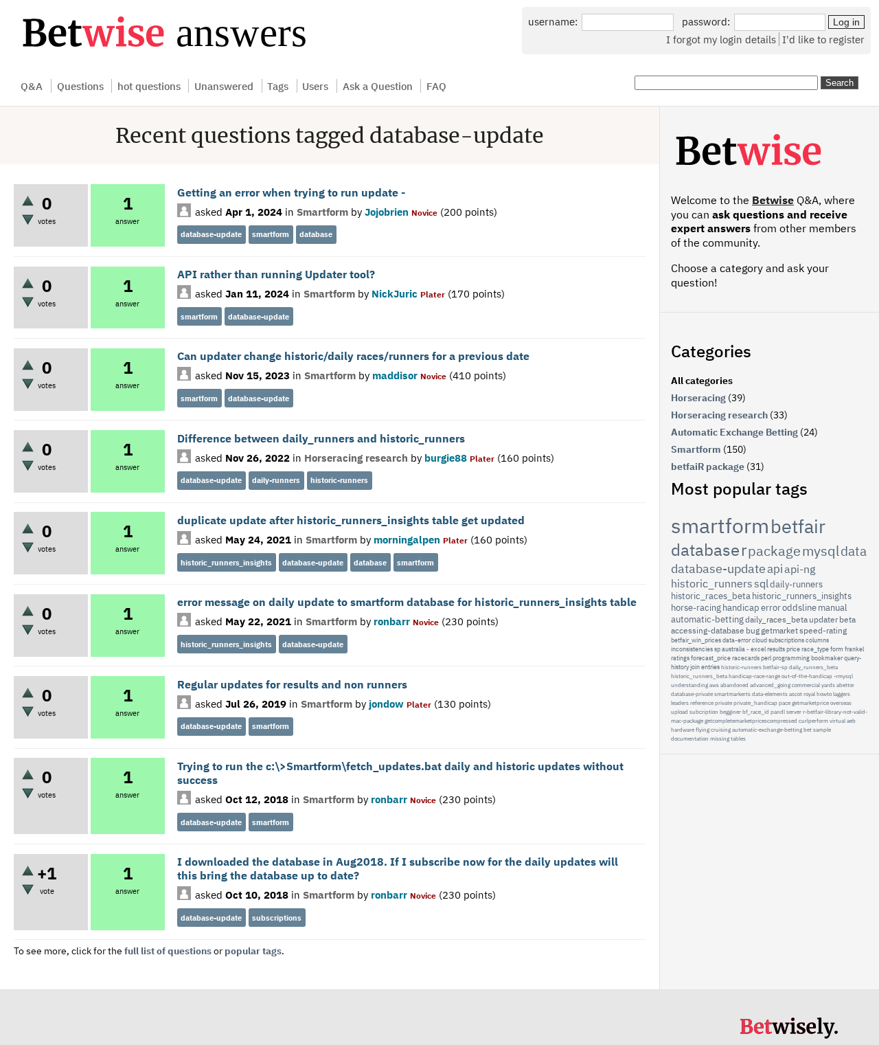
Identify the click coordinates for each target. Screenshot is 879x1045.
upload (679, 711)
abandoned (734, 685)
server (793, 711)
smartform (270, 234)
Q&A (32, 86)
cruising (721, 729)
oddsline (799, 608)
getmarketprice (810, 702)
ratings (680, 658)
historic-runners (339, 480)
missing (719, 738)
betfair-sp (775, 667)
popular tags (253, 951)
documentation (690, 738)
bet (807, 729)
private (723, 702)
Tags (277, 86)
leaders (680, 702)
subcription (703, 711)
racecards (746, 658)
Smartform (322, 211)
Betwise (773, 200)
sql (761, 583)
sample (822, 729)
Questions (80, 86)
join (695, 667)
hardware (682, 729)
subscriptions (276, 918)
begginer (730, 711)
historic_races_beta (711, 596)
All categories (702, 380)
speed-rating (823, 630)
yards (828, 685)
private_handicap (755, 702)
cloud (759, 640)
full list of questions (168, 951)
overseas (841, 702)
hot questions (149, 86)
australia (733, 649)
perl (766, 658)
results (776, 649)
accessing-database (707, 630)
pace (784, 702)
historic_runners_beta (699, 676)
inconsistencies (692, 649)
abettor (845, 685)
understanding (689, 685)
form (836, 649)
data (854, 551)
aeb (851, 720)
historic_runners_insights (226, 563)
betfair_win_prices (696, 640)
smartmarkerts (732, 693)
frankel (854, 649)
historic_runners (712, 583)
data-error (736, 640)
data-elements (770, 693)
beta (847, 619)
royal (809, 693)
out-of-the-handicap (806, 676)
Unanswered (223, 86)
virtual (837, 720)
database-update (211, 234)
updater (823, 619)
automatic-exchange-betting (767, 729)
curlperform (813, 720)
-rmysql (843, 676)
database (315, 234)
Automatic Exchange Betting (734, 432)
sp (717, 649)
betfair (797, 526)
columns (817, 640)
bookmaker (827, 658)
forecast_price (711, 658)
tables (738, 738)
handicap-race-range (754, 676)
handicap (741, 608)
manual (832, 608)
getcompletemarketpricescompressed (751, 720)
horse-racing (696, 608)
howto (824, 693)
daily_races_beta (776, 619)
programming (791, 658)
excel (758, 649)
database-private (692, 693)
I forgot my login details (721, 39)
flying (702, 729)
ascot (795, 693)
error (771, 608)
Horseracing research (356, 457)
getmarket (779, 630)
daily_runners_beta (813, 667)
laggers (841, 693)
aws (714, 685)
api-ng (799, 569)
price (793, 649)
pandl (777, 711)
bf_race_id (755, 711)
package (774, 550)
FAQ (436, 86)
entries (710, 667)
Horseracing (698, 398)
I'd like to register (823, 39)
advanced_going (770, 685)
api (775, 568)
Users (315, 86)
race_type (815, 649)
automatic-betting (707, 619)
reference (702, 702)
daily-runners (276, 480)
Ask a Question (378, 86)
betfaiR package (707, 466)
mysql (820, 550)
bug (753, 630)
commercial (806, 685)
